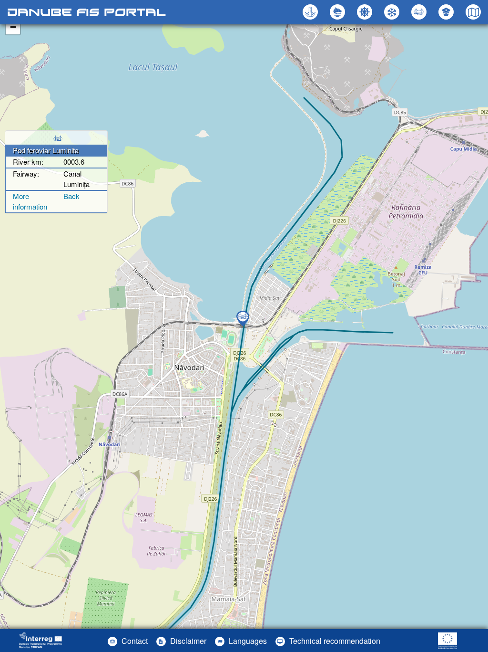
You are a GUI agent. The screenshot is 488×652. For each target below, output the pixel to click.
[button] (420, 12)
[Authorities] (447, 12)
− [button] (13, 27)
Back (71, 196)
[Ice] (393, 12)
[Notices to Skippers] (365, 12)
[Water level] (311, 12)
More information (30, 201)
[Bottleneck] (338, 12)
